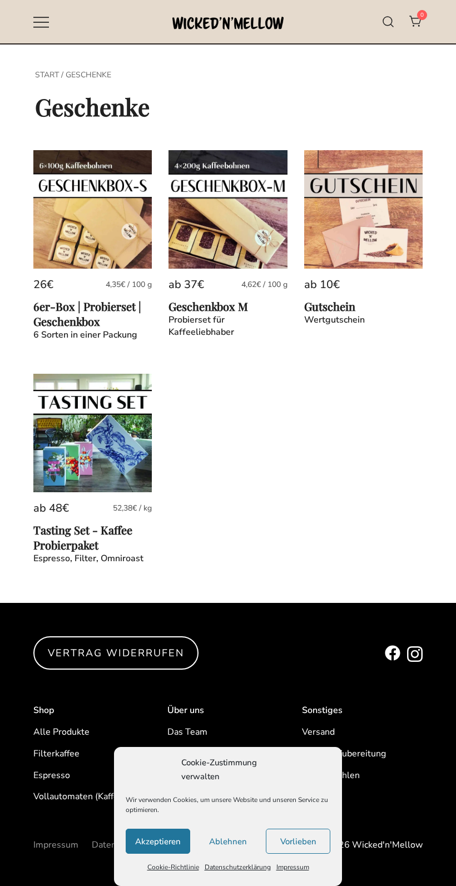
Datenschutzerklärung (238, 867)
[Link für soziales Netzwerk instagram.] (415, 653)
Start (47, 75)
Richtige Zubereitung (344, 754)
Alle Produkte (61, 732)
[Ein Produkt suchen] (388, 21)
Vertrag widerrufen (116, 653)
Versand (318, 732)
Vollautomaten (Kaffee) (79, 796)
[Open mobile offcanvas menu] (41, 21)
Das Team (187, 732)
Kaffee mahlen (331, 775)
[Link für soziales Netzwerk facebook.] (392, 653)
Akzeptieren (158, 841)
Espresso (51, 775)
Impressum (292, 867)
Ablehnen (228, 841)
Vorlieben (298, 841)
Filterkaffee (56, 754)
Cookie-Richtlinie (173, 867)
